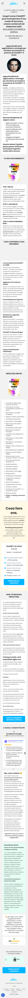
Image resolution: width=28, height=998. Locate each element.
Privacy (13, 990)
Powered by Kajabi (14, 994)
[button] (2, 753)
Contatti (12, 989)
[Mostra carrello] (24, 3)
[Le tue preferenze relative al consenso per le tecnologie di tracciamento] (1, 748)
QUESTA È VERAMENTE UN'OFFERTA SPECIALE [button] (14, 719)
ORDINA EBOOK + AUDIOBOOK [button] (14, 582)
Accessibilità (14, 992)
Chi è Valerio (6, 989)
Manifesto (18, 989)
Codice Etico (19, 990)
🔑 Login (14, 986)
